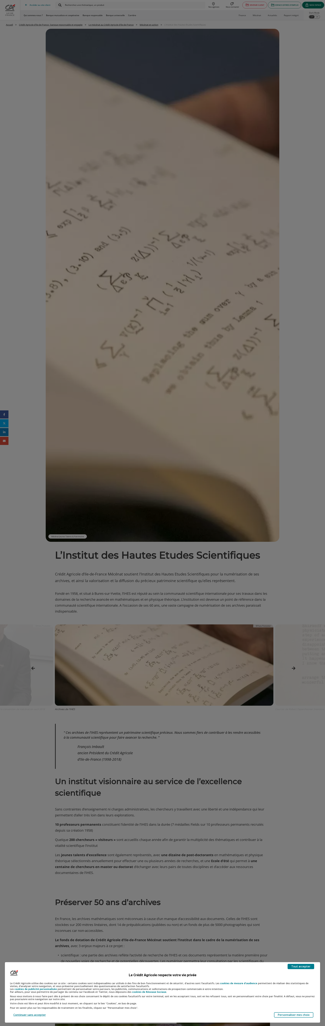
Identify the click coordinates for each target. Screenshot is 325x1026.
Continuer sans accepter (29, 1015)
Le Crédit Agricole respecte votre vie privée (162, 975)
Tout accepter (300, 966)
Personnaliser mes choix (294, 1015)
